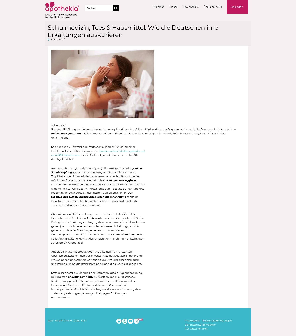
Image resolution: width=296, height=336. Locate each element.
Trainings (158, 6)
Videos (173, 6)
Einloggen (237, 6)
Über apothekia (213, 6)
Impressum (192, 320)
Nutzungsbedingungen (217, 320)
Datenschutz (193, 324)
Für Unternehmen (196, 328)
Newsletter (209, 324)
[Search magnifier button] (116, 8)
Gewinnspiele (191, 6)
